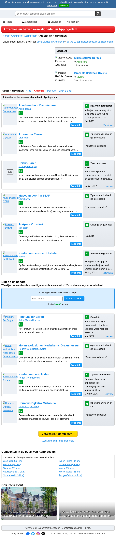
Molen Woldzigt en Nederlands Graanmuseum (49, 345)
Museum (51, 91)
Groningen (16, 36)
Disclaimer (76, 528)
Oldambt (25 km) (11, 468)
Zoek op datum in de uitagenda (58, 441)
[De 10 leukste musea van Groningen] (29, 519)
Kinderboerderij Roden (34, 374)
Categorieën (30, 22)
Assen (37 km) (66, 468)
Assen (22, 256)
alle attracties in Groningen (50, 42)
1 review (109, 186)
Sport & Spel (65, 91)
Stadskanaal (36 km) (69, 464)
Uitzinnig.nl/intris (67, 533)
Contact (66, 528)
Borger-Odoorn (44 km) (70, 475)
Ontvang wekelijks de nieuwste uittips (58, 292)
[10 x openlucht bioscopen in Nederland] (87, 519)
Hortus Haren (27, 163)
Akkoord (64, 5)
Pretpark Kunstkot (31, 224)
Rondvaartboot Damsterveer (37, 105)
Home (6, 36)
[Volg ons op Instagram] (38, 533)
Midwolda (29, 406)
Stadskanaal (25, 199)
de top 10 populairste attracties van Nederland (90, 42)
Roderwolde (32, 349)
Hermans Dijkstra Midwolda (37, 403)
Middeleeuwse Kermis (87, 58)
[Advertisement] (27, 67)
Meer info (52, 5)
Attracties (39, 91)
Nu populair (72, 22)
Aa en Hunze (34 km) (69, 461)
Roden (29, 378)
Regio (8, 22)
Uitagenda (55, 22)
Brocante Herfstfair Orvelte (90, 73)
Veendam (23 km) (12, 464)
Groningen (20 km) (12, 461)
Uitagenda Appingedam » (58, 433)
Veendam (23, 228)
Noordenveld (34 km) (13, 475)
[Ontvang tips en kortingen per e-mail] (43, 533)
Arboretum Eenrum (31, 134)
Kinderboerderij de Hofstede (38, 253)
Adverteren (30, 528)
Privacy (87, 528)
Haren (28, 166)
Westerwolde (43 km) (69, 472)
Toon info (76, 125)
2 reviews (108, 125)
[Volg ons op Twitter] (33, 533)
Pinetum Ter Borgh (31, 316)
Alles (28, 91)
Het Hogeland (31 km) (14, 472)
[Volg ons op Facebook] (27, 533)
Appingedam (30, 36)
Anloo (29, 320)
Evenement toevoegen (48, 528)
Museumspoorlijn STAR (34, 195)
